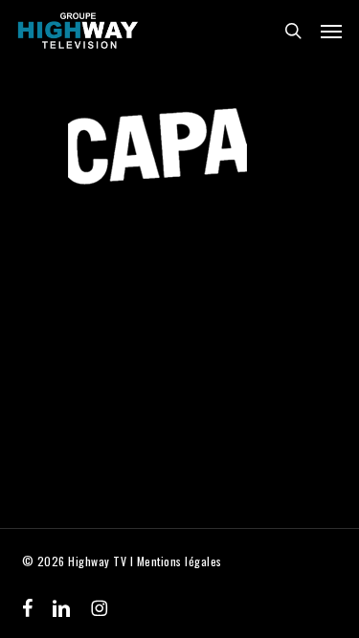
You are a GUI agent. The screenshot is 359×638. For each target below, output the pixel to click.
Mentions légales (179, 561)
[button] (331, 30)
